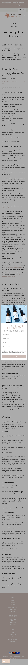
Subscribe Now (14, 357)
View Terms (5, 353)
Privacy (9, 353)
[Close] (25, 306)
